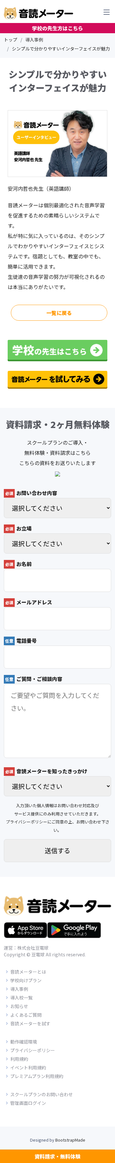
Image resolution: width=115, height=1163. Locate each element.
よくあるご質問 (26, 1015)
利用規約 (19, 1059)
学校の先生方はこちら (57, 28)
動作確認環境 (23, 1041)
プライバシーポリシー (26, 822)
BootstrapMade (70, 1140)
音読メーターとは (28, 971)
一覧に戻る (59, 313)
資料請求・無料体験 (57, 1156)
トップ (10, 39)
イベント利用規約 (28, 1067)
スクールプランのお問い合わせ (41, 1094)
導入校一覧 (21, 997)
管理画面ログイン (28, 1103)
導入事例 (34, 39)
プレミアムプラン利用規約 (36, 1076)
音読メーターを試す (30, 1023)
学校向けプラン (26, 980)
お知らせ (19, 1006)
